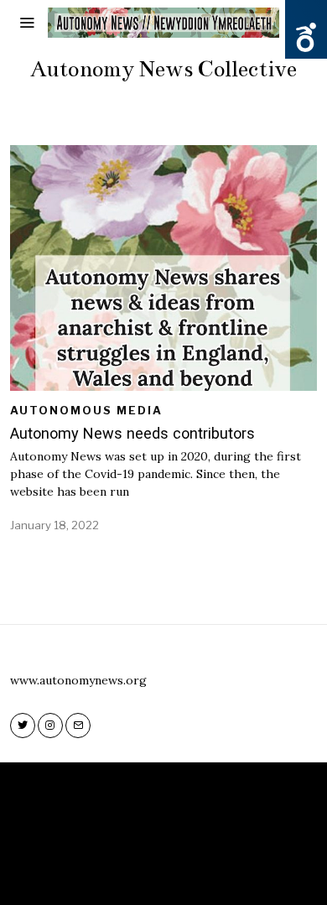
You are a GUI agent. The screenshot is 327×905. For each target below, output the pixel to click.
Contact (213, 870)
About (153, 870)
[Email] (78, 725)
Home (104, 870)
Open (306, 38)
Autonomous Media (86, 410)
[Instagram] (50, 725)
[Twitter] (22, 725)
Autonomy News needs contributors (132, 433)
